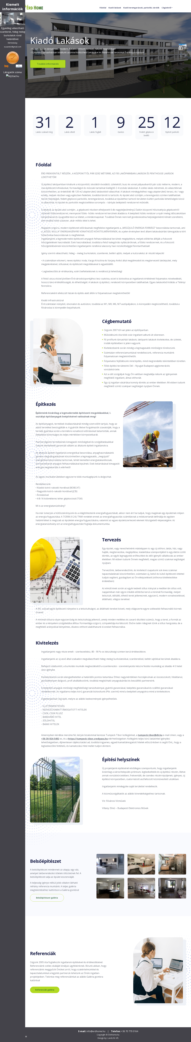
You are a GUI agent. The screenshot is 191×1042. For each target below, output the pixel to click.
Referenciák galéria (44, 989)
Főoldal (103, 7)
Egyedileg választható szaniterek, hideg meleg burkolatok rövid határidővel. (12, 37)
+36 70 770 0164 (129, 1031)
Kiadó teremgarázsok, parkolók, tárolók (141, 7)
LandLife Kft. (113, 1038)
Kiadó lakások (115, 7)
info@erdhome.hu (95, 1031)
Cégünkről (166, 7)
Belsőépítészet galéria (47, 897)
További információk (48, 63)
